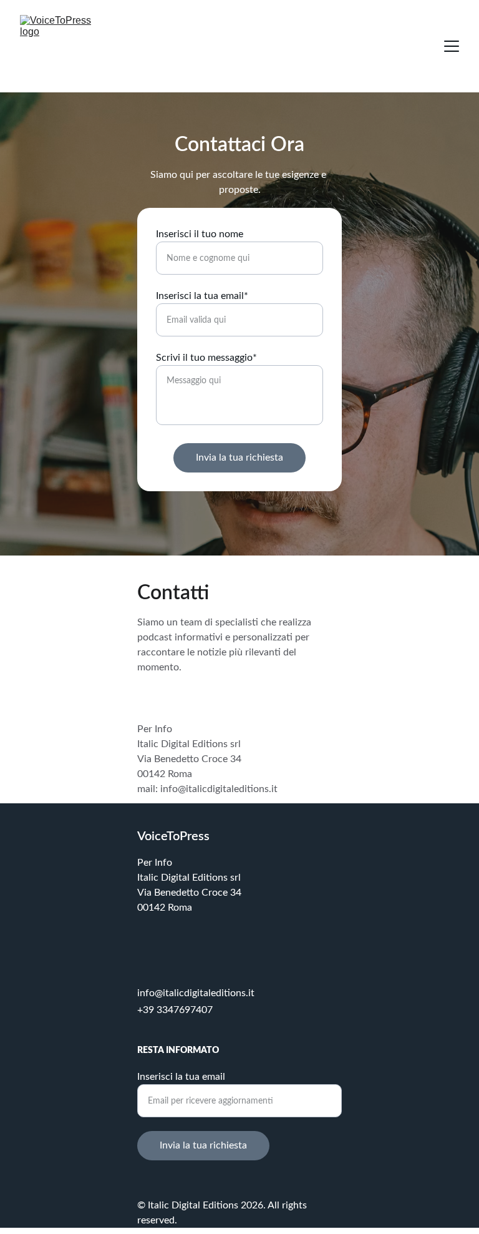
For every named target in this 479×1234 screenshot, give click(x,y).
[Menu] (451, 46)
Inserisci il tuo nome (199, 234)
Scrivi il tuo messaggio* (206, 358)
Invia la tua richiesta (239, 458)
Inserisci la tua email (181, 1077)
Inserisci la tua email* (202, 296)
